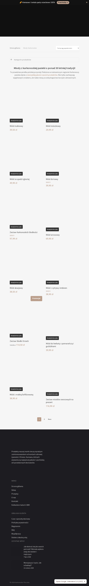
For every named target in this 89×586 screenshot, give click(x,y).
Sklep (13, 490)
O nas (13, 497)
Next (49, 419)
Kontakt (14, 501)
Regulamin (15, 526)
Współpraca (16, 534)
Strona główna (15, 48)
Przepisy (14, 494)
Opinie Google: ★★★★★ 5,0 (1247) (69, 581)
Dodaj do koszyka (16, 120)
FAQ (13, 530)
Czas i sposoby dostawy (20, 519)
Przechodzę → (63, 2)
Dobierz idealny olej (19, 537)
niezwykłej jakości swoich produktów (42, 75)
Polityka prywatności (19, 522)
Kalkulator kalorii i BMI (20, 505)
